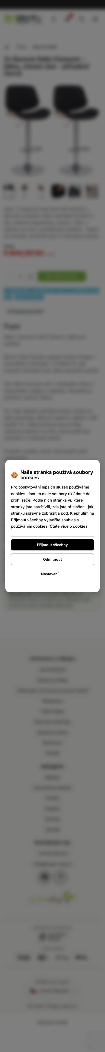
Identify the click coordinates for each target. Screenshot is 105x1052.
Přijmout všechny (52, 545)
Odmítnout (52, 559)
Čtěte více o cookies (68, 526)
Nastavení (50, 574)
